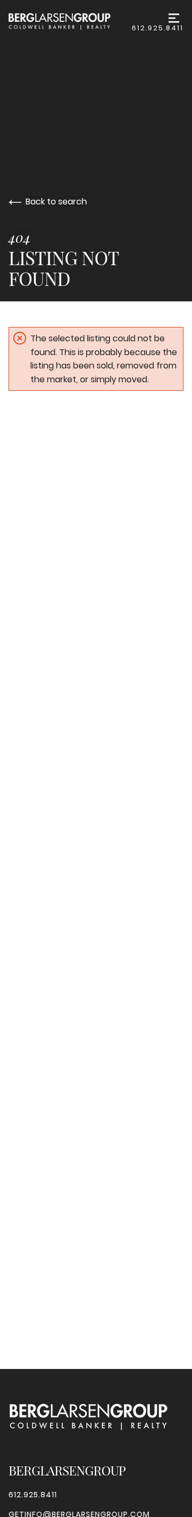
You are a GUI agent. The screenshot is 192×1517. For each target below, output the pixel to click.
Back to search (56, 201)
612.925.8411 (157, 27)
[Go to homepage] (70, 21)
